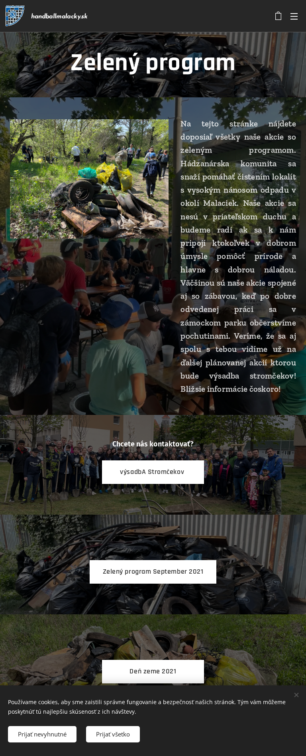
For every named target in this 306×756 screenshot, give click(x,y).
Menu (294, 16)
